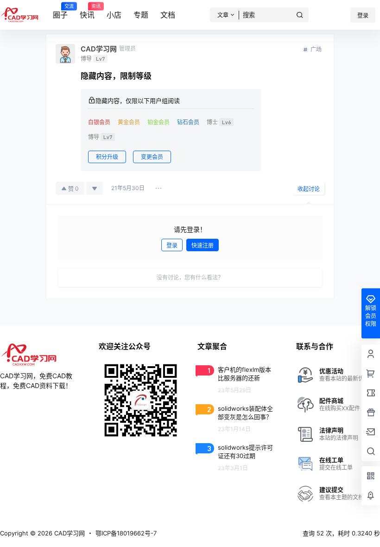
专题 (140, 14)
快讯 (87, 11)
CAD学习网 (68, 533)
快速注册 (202, 245)
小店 (114, 14)
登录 (362, 15)
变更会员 (152, 156)
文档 (167, 14)
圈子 (60, 11)
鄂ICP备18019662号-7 (126, 533)
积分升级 (107, 156)
